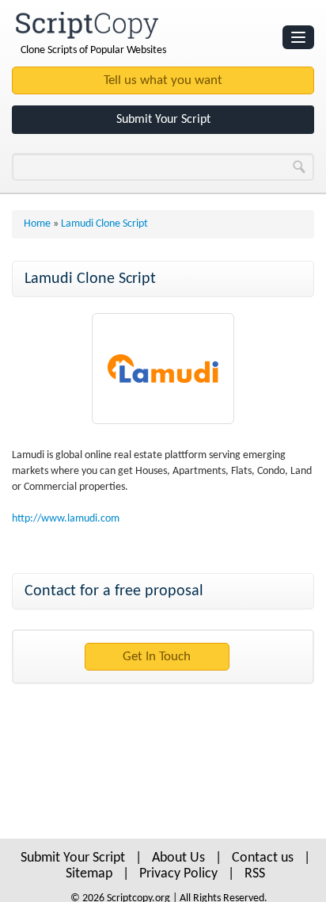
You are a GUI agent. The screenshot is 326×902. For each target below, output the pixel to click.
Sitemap (89, 873)
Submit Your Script (163, 119)
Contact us (263, 858)
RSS (254, 873)
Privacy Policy (178, 873)
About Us (178, 858)
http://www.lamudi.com (65, 519)
